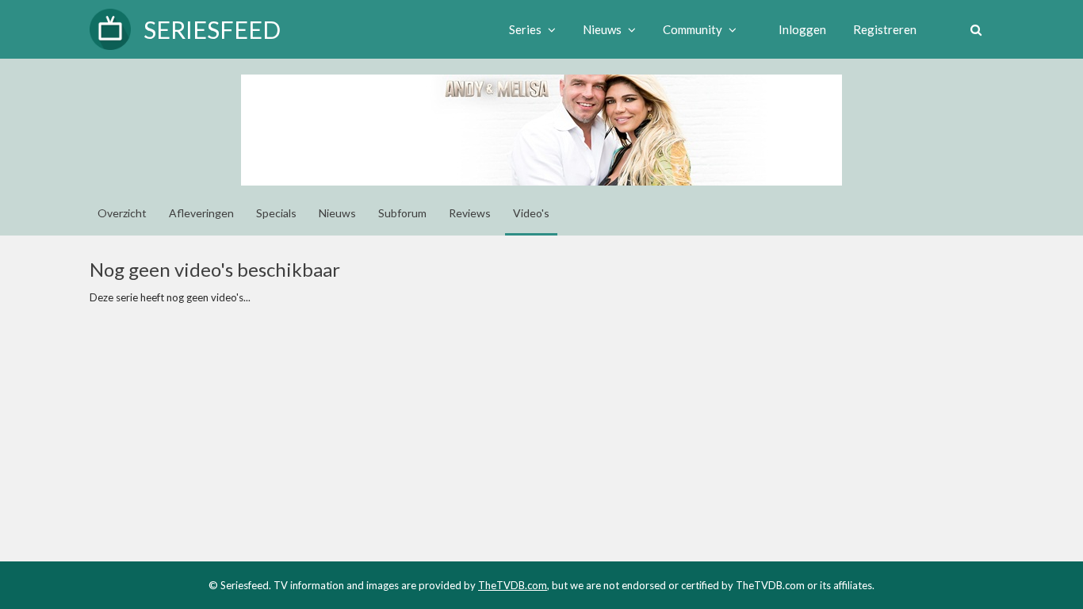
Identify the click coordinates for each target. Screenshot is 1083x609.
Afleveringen (201, 213)
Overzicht (122, 213)
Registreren (885, 29)
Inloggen (802, 29)
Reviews (470, 213)
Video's (531, 213)
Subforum (402, 213)
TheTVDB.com (512, 585)
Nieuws (337, 213)
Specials (276, 213)
